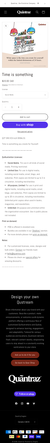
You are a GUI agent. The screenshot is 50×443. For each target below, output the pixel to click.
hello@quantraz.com (16, 253)
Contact (19, 249)
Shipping (5, 85)
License (5, 89)
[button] (5, 12)
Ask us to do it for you (25, 354)
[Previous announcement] (5, 4)
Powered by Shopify (31, 442)
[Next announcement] (45, 4)
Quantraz (21, 442)
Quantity (5, 101)
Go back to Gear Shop (25, 362)
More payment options (25, 131)
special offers (32, 257)
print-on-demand (40, 234)
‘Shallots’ (36, 230)
